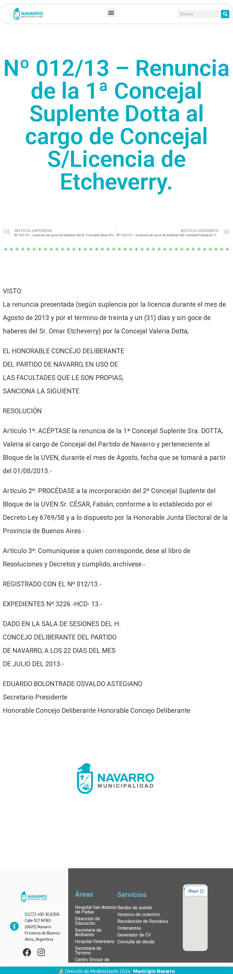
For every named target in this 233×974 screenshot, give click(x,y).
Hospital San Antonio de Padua (95, 910)
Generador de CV (134, 935)
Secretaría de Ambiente (88, 932)
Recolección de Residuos (142, 921)
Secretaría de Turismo (88, 951)
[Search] (225, 14)
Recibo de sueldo (134, 907)
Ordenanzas (129, 928)
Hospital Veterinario (95, 941)
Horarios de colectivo (138, 914)
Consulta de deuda (135, 941)
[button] (111, 12)
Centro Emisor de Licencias (92, 962)
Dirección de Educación (87, 921)
